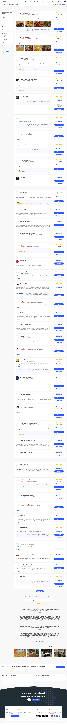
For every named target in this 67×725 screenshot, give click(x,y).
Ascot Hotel (39, 612)
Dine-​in (4, 17)
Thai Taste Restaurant (39, 605)
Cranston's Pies (40, 629)
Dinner (4, 19)
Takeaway (4, 15)
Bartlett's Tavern (40, 622)
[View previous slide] (39, 659)
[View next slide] (40, 659)
